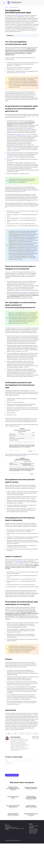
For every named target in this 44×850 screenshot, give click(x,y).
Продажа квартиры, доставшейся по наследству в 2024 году (13, 788)
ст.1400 (9, 155)
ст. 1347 (23, 351)
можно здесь (17, 426)
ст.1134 (15, 246)
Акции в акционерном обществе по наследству (13, 814)
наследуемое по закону (20, 134)
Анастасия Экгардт (15, 737)
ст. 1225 (13, 287)
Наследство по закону (33, 828)
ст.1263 (33, 200)
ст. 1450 (24, 367)
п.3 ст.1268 (27, 240)
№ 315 (21, 652)
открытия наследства (18, 561)
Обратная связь (8, 826)
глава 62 (25, 523)
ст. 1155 (29, 562)
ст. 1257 (20, 338)
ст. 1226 (10, 57)
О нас (6, 824)
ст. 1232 (12, 609)
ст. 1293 (26, 134)
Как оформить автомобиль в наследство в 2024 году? (31, 788)
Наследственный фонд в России (13, 797)
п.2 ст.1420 (14, 157)
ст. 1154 (15, 562)
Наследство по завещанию (32, 827)
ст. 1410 (28, 359)
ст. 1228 (24, 69)
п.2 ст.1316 (11, 251)
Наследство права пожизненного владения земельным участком (31, 797)
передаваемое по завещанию (21, 292)
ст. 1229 (15, 65)
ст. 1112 (10, 85)
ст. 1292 (21, 72)
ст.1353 (23, 323)
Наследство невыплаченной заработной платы (13, 806)
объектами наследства (20, 15)
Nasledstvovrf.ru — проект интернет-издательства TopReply (14, 829)
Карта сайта (7, 825)
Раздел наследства (32, 833)
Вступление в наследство (34, 825)
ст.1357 (36, 154)
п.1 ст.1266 (11, 238)
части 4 (29, 25)
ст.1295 (13, 171)
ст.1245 (20, 191)
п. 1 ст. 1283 (13, 131)
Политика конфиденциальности (11, 827)
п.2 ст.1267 (33, 248)
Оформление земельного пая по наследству (31, 814)
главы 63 (13, 486)
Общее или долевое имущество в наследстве (31, 806)
